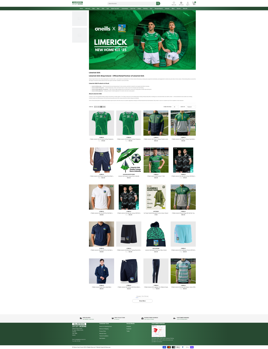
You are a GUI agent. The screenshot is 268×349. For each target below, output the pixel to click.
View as (91, 106)
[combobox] (131, 3)
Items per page (167, 106)
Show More (142, 301)
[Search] (133, 3)
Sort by (183, 106)
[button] (95, 107)
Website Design (100, 347)
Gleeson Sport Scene (129, 174)
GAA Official (155, 248)
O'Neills (101, 137)
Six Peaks (156, 211)
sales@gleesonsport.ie (80, 339)
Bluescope (107, 347)
